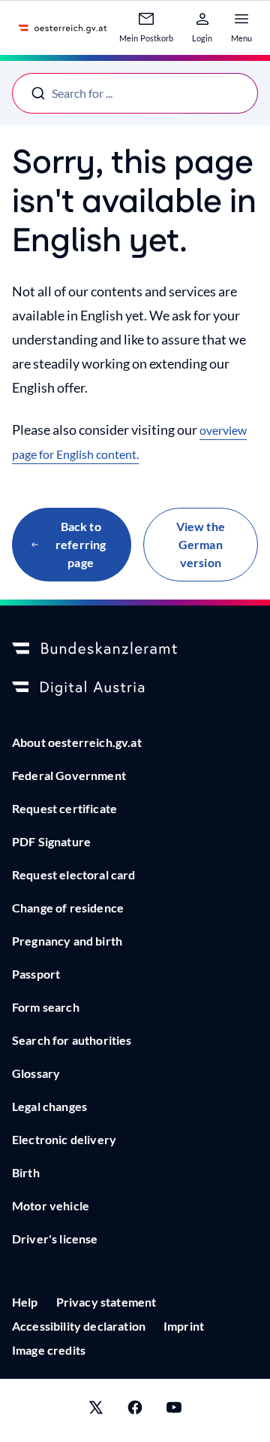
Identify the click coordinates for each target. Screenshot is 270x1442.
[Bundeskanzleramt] (135, 649)
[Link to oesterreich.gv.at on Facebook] (135, 1410)
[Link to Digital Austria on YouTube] (174, 1410)
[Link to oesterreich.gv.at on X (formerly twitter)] (96, 1410)
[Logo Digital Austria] (135, 688)
